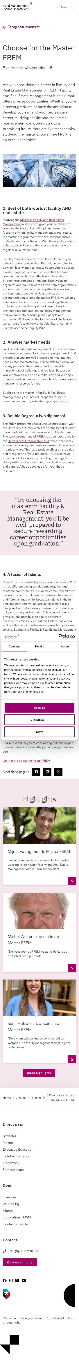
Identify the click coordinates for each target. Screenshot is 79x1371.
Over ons (9, 1197)
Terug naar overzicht (24, 27)
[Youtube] (23, 1280)
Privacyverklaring (31, 1318)
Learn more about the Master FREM (26, 760)
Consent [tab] (14, 646)
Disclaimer (10, 1318)
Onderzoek (11, 1163)
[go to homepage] (17, 7)
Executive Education (18, 1149)
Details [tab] (39, 646)
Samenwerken (13, 1170)
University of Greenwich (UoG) (28, 441)
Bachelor (9, 1136)
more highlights (39, 1073)
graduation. (61, 401)
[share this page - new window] (36, 772)
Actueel (21, 1097)
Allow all (39, 707)
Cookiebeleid (55, 1318)
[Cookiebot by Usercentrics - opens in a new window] (59, 636)
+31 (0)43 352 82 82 (23, 1251)
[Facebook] (5, 1280)
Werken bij (11, 1204)
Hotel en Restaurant (18, 1156)
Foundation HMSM (17, 1217)
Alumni (8, 1211)
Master (36, 1097)
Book (1, 1365)
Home (7, 1097)
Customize (37, 719)
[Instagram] (11, 1280)
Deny (39, 731)
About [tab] (65, 646)
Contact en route (15, 1224)
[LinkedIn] (17, 1280)
